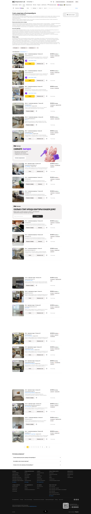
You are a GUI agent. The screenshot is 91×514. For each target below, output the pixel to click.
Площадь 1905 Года (40, 472)
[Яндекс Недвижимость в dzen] (76, 499)
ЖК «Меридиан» (28, 166)
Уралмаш (38, 474)
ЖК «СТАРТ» (27, 307)
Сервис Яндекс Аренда (32, 60)
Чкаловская (39, 477)
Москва (26, 472)
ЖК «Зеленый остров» (29, 280)
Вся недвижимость (15, 499)
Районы (50, 477)
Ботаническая (39, 475)
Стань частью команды (28, 499)
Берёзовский (14, 489)
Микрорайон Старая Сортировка (17, 480)
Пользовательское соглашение (38, 499)
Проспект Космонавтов (41, 480)
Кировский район (15, 474)
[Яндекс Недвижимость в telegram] (78, 499)
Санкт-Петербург (28, 474)
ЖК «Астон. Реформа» (29, 133)
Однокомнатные (70, 472)
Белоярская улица (28, 419)
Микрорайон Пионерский (16, 477)
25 (46, 447)
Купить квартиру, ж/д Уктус (54, 492)
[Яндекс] (77, 511)
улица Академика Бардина (29, 250)
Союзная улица (27, 222)
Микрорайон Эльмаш (16, 475)
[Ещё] (37, 48)
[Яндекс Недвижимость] (18, 2)
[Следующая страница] (49, 447)
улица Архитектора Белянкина (30, 165)
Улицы (50, 475)
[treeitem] (15, 5)
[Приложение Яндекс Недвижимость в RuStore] (77, 507)
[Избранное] (51, 2)
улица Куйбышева (28, 132)
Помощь (56, 499)
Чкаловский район (15, 472)
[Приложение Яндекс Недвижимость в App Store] (72, 507)
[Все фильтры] (13, 8)
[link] (77, 2)
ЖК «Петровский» (28, 406)
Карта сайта (61, 499)
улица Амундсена (28, 334)
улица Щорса (27, 192)
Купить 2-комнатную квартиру (54, 494)
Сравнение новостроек (53, 474)
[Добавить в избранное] (46, 63)
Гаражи (26, 486)
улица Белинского (28, 55)
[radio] (30, 447)
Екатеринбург (27, 477)
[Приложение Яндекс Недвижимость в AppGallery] (76, 507)
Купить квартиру (52, 486)
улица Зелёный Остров (29, 279)
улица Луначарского (28, 72)
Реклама (21, 499)
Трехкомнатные (70, 477)
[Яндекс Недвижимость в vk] (74, 499)
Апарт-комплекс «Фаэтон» (29, 349)
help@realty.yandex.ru (33, 506)
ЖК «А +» (26, 119)
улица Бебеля (27, 88)
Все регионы (51, 472)
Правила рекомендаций (49, 499)
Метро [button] (76, 8)
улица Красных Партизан (35, 405)
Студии (68, 475)
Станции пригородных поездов (54, 480)
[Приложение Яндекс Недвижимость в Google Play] (74, 507)
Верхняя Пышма (27, 405)
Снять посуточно (40, 486)
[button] (53, 2)
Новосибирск (27, 475)
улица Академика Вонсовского (30, 306)
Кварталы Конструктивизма (30, 363)
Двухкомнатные (70, 474)
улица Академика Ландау (29, 362)
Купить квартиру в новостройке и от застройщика (57, 489)
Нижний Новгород (28, 480)
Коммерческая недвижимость (30, 489)
